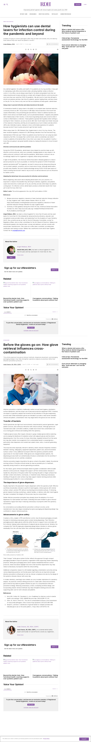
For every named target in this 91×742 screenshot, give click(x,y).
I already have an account (30, 330)
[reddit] (33, 49)
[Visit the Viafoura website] (55, 319)
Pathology (55, 14)
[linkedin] (28, 49)
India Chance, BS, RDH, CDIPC (12, 364)
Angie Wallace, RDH (9, 44)
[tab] (7, 312)
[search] (7, 4)
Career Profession (65, 14)
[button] (4, 4)
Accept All (84, 739)
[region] (30, 315)
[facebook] (26, 49)
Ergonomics (33, 14)
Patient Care (23, 14)
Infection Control (44, 14)
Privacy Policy (46, 738)
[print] (57, 49)
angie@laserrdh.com (18, 230)
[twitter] (31, 49)
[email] (36, 49)
